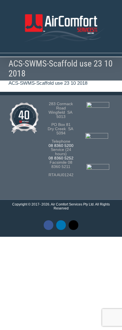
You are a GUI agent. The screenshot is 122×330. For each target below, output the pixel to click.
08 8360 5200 (61, 146)
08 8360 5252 (61, 158)
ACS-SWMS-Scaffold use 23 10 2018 (48, 83)
